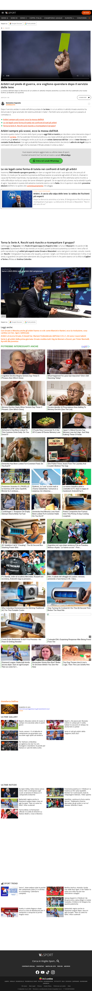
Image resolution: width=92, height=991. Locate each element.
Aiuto (69, 986)
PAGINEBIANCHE (48, 981)
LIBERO (7, 981)
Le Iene (13, 137)
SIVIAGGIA (68, 981)
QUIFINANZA (75, 981)
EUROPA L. (69, 18)
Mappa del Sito (51, 966)
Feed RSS (60, 966)
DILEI (63, 981)
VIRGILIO (12, 981)
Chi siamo (24, 986)
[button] (89, 18)
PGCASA (40, 981)
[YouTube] (42, 974)
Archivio (67, 966)
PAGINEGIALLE (20, 981)
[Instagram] (53, 974)
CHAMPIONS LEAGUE (53, 18)
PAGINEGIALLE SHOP (31, 981)
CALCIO (7, 28)
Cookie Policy (47, 986)
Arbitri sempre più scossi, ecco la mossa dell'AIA (23, 119)
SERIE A (4, 18)
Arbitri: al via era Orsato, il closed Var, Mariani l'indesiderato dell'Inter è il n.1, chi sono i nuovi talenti (43, 336)
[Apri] (2, 12)
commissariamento (35, 186)
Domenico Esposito (13, 103)
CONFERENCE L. (84, 18)
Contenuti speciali (28, 966)
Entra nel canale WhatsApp (47, 161)
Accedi (86, 13)
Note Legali (32, 986)
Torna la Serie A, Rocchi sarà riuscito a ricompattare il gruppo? (29, 126)
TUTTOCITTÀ (57, 981)
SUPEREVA (46, 983)
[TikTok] (48, 974)
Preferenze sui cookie (60, 986)
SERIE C (23, 18)
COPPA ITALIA (36, 18)
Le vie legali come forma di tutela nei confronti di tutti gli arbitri (30, 122)
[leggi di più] (89, 104)
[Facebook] (37, 974)
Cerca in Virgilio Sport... (44, 961)
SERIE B (14, 18)
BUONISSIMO (83, 981)
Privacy (39, 986)
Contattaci (40, 966)
